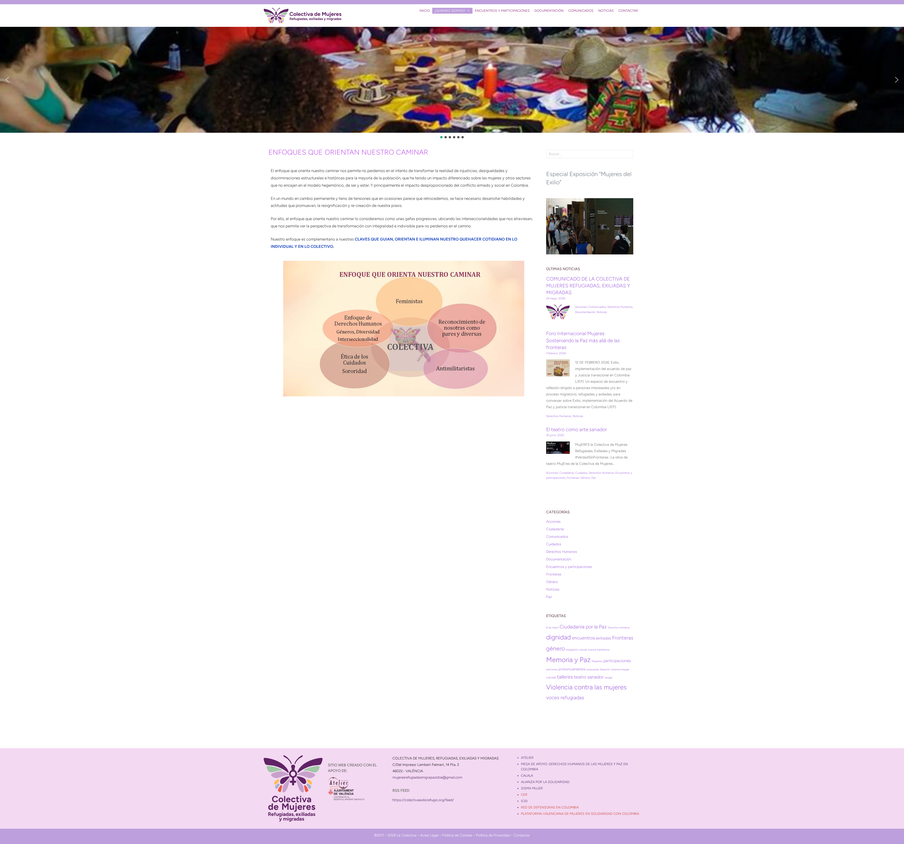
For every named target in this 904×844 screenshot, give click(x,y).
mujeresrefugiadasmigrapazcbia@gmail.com (427, 777)
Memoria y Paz (568, 659)
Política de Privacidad (493, 835)
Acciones (581, 307)
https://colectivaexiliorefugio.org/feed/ (423, 800)
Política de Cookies (457, 835)
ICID (524, 801)
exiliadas (603, 638)
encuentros (583, 638)
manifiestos (603, 649)
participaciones (617, 660)
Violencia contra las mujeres (586, 687)
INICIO (425, 11)
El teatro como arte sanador (576, 429)
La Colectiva (406, 835)
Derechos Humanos (620, 307)
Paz (593, 477)
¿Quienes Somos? (450, 11)
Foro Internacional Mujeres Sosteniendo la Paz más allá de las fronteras (583, 340)
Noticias (606, 11)
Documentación (549, 11)
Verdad (608, 677)
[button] (7, 80)
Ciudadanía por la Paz (583, 627)
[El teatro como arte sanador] (558, 450)
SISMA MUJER (532, 788)
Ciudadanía (566, 472)
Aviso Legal (429, 835)
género (555, 648)
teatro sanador (588, 677)
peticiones (552, 669)
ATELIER (527, 758)
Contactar (628, 11)
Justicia (592, 649)
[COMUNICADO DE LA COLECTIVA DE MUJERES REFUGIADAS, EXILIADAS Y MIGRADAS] (558, 316)
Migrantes (597, 661)
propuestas (593, 669)
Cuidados (581, 472)
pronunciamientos (572, 669)
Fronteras (573, 477)
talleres (565, 677)
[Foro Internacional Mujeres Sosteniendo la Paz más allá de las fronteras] (558, 373)
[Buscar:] (589, 154)
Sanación (605, 669)
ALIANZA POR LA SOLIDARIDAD (545, 782)
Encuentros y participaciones (502, 11)
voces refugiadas (565, 697)
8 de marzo (552, 627)
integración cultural (576, 649)
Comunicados (580, 11)
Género (585, 477)
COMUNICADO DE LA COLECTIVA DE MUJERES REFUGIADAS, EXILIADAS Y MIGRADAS (588, 286)
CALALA (527, 776)
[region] (452, 83)
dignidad (558, 637)
